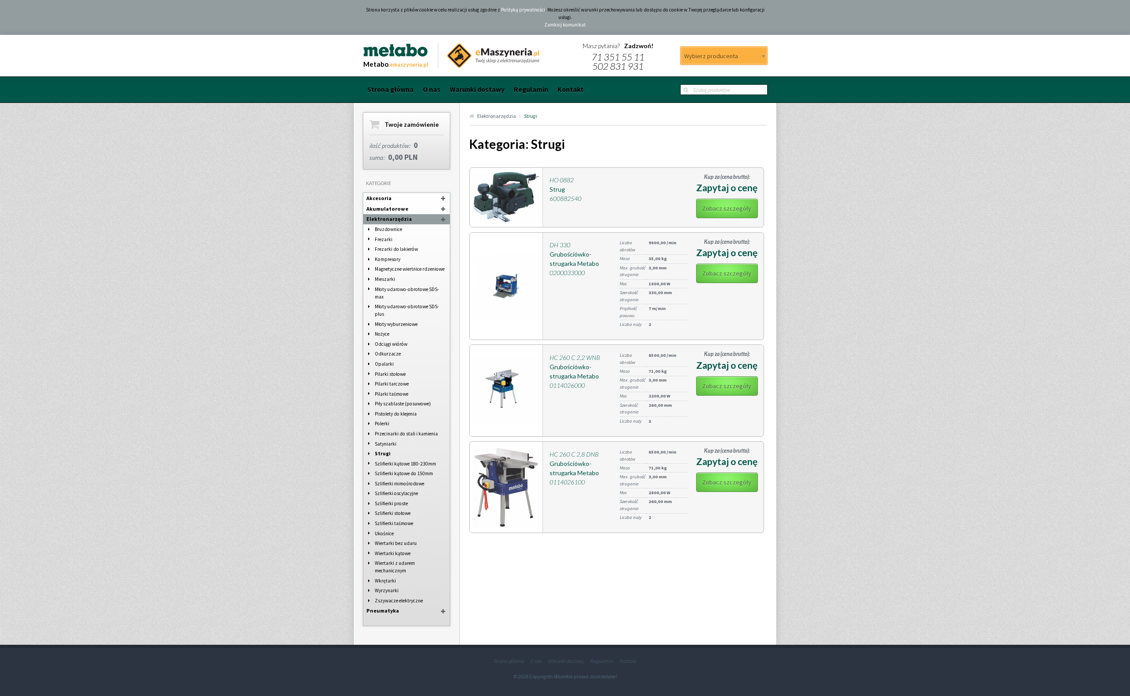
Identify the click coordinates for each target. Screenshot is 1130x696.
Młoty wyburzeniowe (396, 324)
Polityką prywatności (523, 10)
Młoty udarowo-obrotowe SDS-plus (407, 310)
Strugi (382, 453)
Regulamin (531, 89)
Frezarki (383, 239)
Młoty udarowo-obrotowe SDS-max (407, 293)
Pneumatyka (382, 610)
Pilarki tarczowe (392, 384)
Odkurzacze (388, 354)
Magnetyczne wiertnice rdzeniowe (409, 269)
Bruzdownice (388, 229)
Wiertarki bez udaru (396, 543)
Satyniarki (385, 444)
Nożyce (382, 334)
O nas (432, 89)
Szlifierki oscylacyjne (396, 493)
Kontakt (570, 89)
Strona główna (390, 89)
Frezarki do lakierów (396, 249)
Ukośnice (384, 533)
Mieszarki (385, 279)
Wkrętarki (385, 581)
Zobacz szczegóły (726, 208)
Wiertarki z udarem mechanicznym (395, 567)
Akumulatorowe (387, 208)
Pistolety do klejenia (396, 414)
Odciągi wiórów (391, 344)
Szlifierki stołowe (393, 513)
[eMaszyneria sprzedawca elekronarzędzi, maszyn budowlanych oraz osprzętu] (489, 55)
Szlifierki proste (391, 503)
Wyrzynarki (387, 590)
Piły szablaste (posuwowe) (403, 404)
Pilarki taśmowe (391, 394)
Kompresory (387, 259)
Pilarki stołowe (390, 374)
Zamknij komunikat (565, 25)
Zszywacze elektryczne (399, 601)
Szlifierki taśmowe (394, 523)
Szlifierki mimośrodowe (399, 483)
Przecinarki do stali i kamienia (406, 434)
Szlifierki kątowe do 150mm (404, 473)
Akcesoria (379, 198)
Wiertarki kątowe (393, 553)
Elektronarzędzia (389, 219)
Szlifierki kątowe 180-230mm (405, 464)
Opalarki (384, 364)
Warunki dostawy (477, 89)
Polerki (382, 423)
